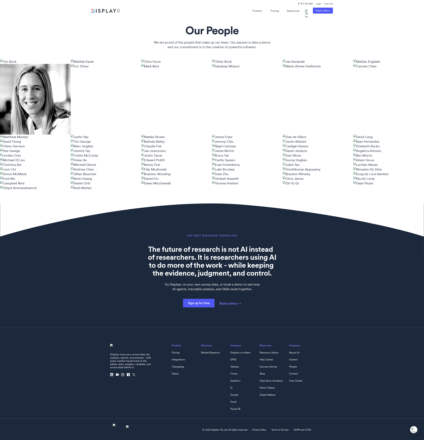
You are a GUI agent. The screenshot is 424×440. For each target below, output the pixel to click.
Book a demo (323, 10)
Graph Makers (268, 394)
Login (318, 3)
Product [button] (257, 10)
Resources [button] (293, 10)
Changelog (178, 366)
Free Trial (328, 3)
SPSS (233, 359)
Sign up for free (198, 303)
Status (175, 373)
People (293, 366)
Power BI (235, 408)
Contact (293, 373)
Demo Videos (267, 387)
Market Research (210, 352)
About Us (294, 352)
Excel (233, 401)
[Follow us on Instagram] (123, 374)
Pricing (274, 10)
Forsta (234, 373)
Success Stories (268, 366)
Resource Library (269, 352)
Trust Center (295, 380)
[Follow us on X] (134, 374)
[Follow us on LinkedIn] (112, 374)
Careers (293, 359)
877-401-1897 (307, 3)
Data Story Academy (271, 380)
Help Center (266, 359)
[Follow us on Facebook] (129, 374)
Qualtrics (235, 380)
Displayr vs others (240, 352)
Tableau (234, 366)
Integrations (178, 359)
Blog (262, 373)
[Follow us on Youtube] (118, 374)
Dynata (234, 394)
